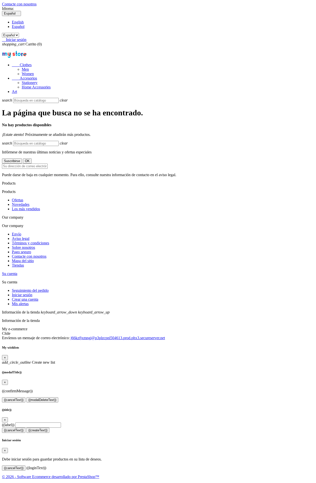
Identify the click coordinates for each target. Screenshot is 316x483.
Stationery (30, 83)
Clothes (22, 65)
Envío (16, 234)
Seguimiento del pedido (30, 290)
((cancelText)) (13, 400)
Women (28, 74)
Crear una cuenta (25, 299)
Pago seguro (21, 252)
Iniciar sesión (22, 295)
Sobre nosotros (23, 247)
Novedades (20, 204)
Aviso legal (20, 238)
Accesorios (24, 78)
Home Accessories (36, 87)
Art (14, 91)
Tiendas (18, 265)
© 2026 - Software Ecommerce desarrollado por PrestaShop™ (50, 477)
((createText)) (37, 430)
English (18, 22)
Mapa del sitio (23, 261)
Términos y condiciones (30, 243)
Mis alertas (20, 304)
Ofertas (17, 200)
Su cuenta (9, 274)
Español (18, 26)
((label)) (8, 425)
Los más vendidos (26, 209)
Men (25, 69)
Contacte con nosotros (19, 4)
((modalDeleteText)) (42, 400)
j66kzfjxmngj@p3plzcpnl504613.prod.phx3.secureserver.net (118, 338)
